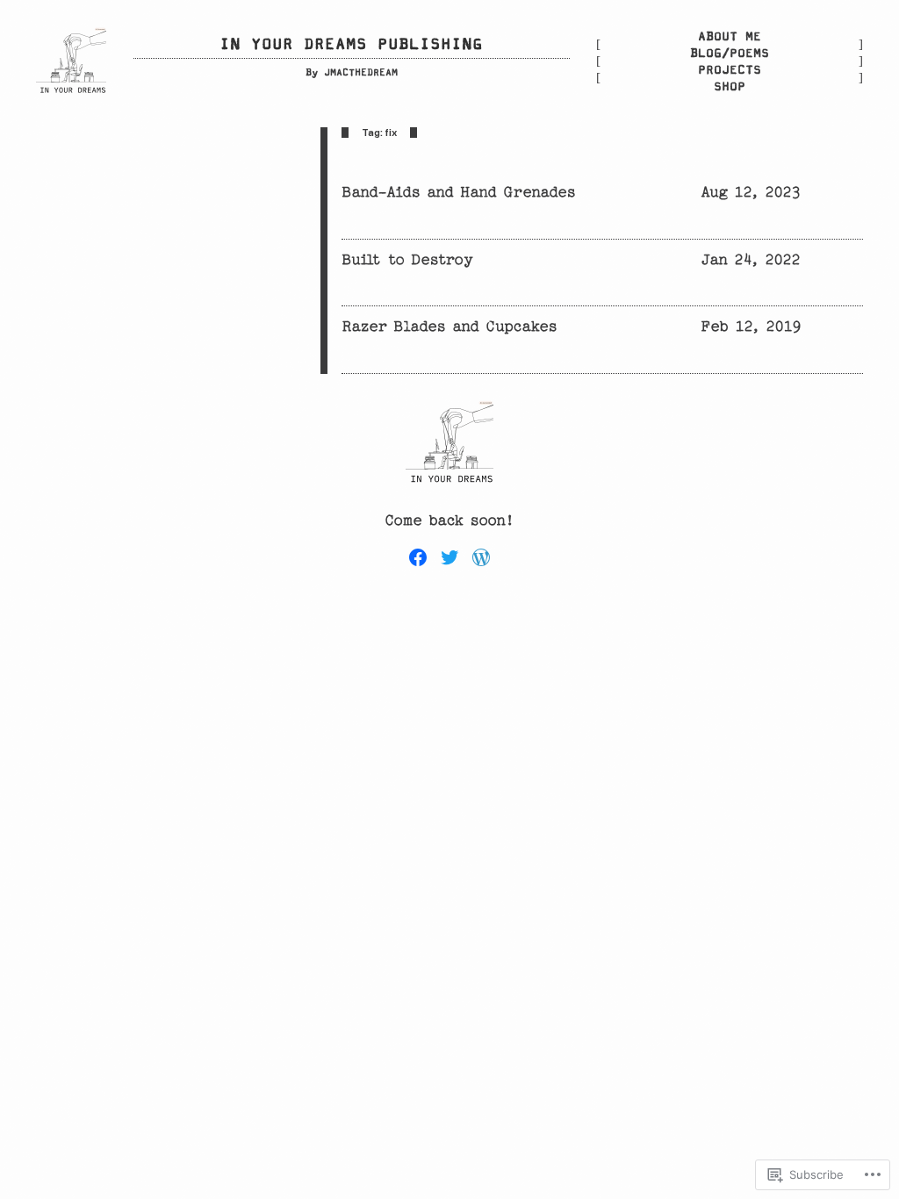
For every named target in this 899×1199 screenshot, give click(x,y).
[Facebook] (417, 557)
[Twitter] (449, 557)
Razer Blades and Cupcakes (449, 326)
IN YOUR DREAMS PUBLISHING (351, 44)
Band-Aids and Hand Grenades (459, 191)
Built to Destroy (407, 259)
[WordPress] (481, 557)
